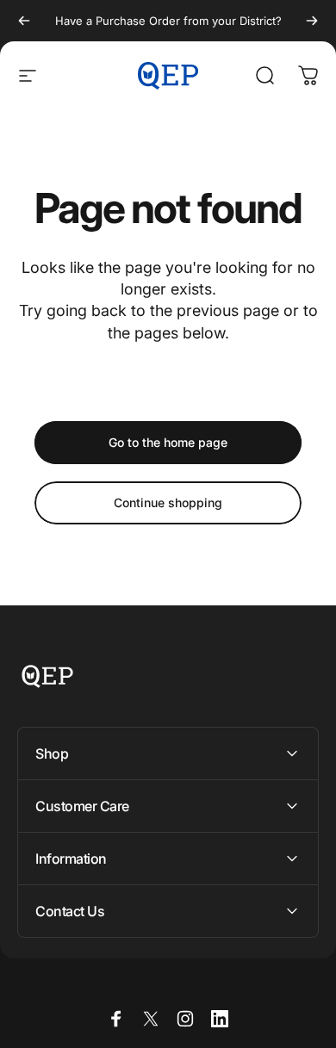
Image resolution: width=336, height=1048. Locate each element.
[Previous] (24, 20)
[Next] (312, 20)
